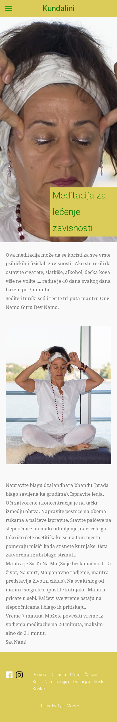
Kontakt (40, 689)
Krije (36, 681)
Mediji (99, 681)
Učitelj (75, 674)
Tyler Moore (68, 706)
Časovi (91, 674)
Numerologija (57, 681)
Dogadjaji (81, 681)
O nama (59, 674)
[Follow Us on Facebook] (9, 674)
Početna (40, 674)
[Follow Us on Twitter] (19, 674)
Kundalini (58, 8)
